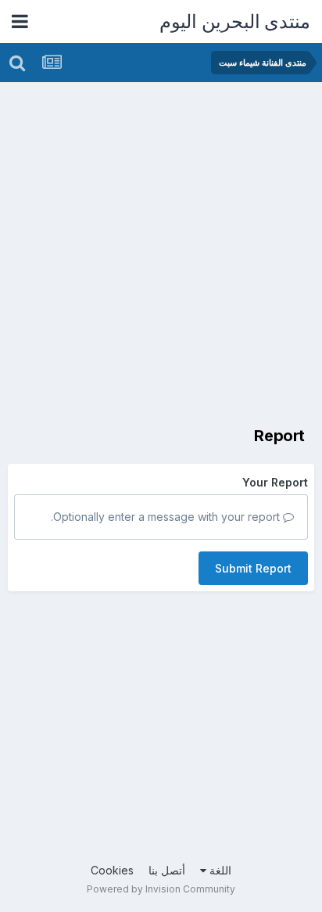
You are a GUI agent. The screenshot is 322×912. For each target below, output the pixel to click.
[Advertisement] (161, 251)
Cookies (112, 870)
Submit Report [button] (253, 568)
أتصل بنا (166, 870)
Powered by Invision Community (161, 889)
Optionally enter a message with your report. (167, 516)
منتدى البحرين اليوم (234, 21)
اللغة (218, 870)
